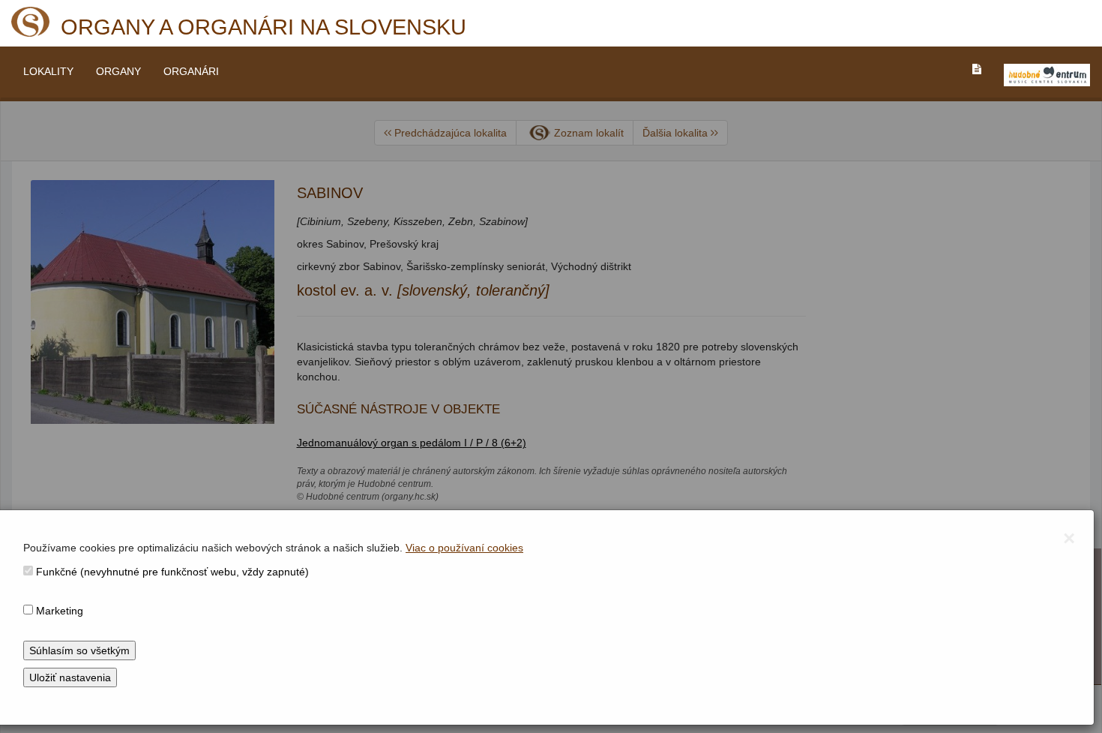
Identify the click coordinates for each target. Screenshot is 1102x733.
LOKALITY (48, 71)
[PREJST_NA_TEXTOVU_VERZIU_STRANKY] (977, 69)
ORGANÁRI (191, 71)
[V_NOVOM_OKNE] (1047, 75)
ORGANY (118, 71)
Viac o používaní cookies (464, 548)
